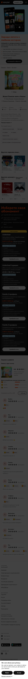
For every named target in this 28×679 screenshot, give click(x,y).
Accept (19, 672)
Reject (7, 672)
